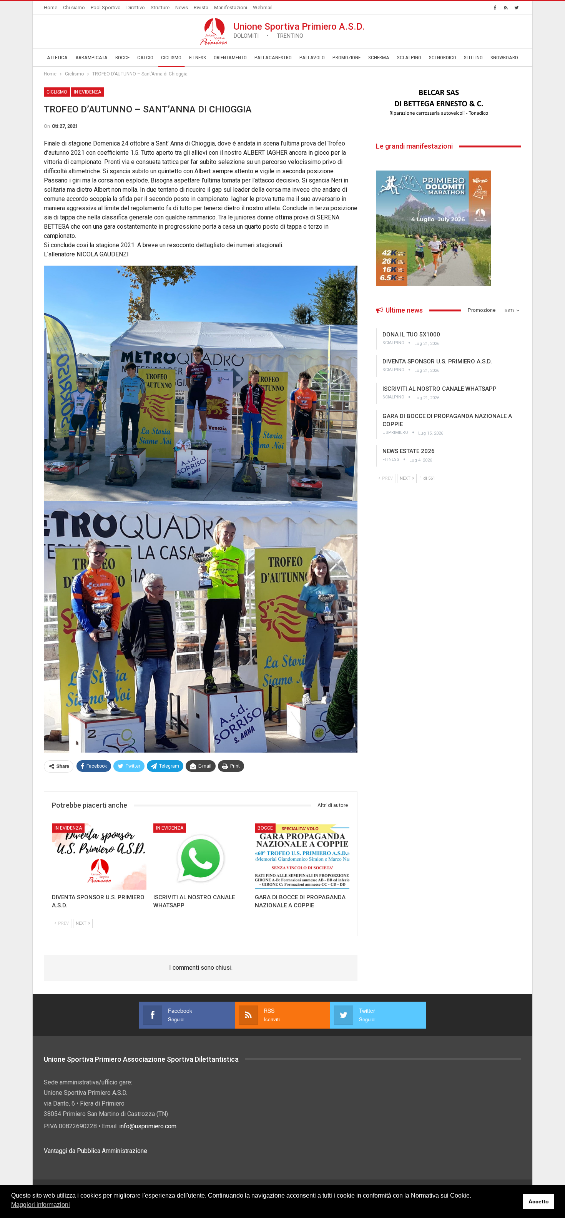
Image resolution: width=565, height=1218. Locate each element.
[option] (448, 102)
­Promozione (346, 57)
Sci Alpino (409, 57)
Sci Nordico (442, 57)
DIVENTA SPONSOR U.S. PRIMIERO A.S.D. (437, 361)
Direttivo (135, 7)
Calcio (145, 57)
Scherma (378, 57)
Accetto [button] (538, 1201)
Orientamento (230, 57)
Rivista (201, 7)
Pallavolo (312, 57)
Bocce (122, 57)
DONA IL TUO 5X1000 (411, 334)
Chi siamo (74, 7)
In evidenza (87, 92)
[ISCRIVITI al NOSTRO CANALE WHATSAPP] (200, 856)
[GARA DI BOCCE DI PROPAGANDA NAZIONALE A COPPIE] (302, 856)
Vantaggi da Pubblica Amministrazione (95, 1150)
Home (50, 7)
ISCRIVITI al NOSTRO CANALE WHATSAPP (439, 388)
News (181, 7)
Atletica (57, 57)
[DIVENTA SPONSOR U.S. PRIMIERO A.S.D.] (99, 856)
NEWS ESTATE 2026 (408, 451)
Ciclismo (171, 57)
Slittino (473, 57)
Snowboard (504, 57)
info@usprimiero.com (147, 1126)
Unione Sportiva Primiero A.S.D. (299, 30)
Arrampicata (91, 57)
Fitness (197, 57)
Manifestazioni (230, 7)
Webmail (263, 7)
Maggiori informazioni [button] (40, 1204)
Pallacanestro (273, 57)
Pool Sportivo (106, 7)
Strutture (160, 7)
